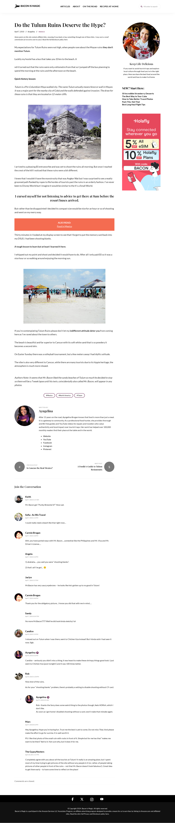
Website (47, 436)
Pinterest (47, 449)
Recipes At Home (109, 6)
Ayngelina (46, 411)
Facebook (47, 442)
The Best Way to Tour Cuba (134, 96)
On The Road (90, 6)
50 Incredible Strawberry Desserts (138, 93)
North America (65, 395)
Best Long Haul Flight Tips (133, 104)
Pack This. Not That (131, 102)
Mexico (42, 32)
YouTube (47, 439)
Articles (65, 6)
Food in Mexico (64, 226)
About (76, 6)
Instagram (47, 446)
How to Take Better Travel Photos (137, 99)
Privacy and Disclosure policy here (96, 814)
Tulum (80, 395)
